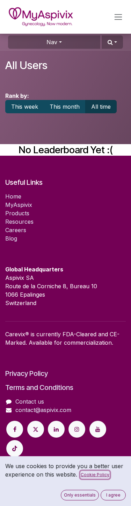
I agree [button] (113, 495)
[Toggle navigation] (118, 17)
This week (24, 106)
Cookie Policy (95, 474)
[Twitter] (35, 429)
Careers (15, 230)
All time (101, 106)
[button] (112, 42)
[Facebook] (14, 429)
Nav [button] (51, 42)
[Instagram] (76, 429)
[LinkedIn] (56, 429)
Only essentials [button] (80, 495)
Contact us (29, 401)
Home (13, 196)
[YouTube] (97, 429)
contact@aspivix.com (43, 409)
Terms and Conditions (39, 387)
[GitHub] (14, 448)
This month (65, 106)
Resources (19, 221)
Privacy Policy (26, 373)
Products (17, 213)
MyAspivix (18, 204)
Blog (11, 238)
